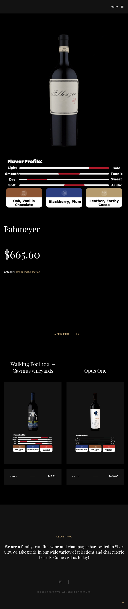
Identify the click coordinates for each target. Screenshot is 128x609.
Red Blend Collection (28, 271)
